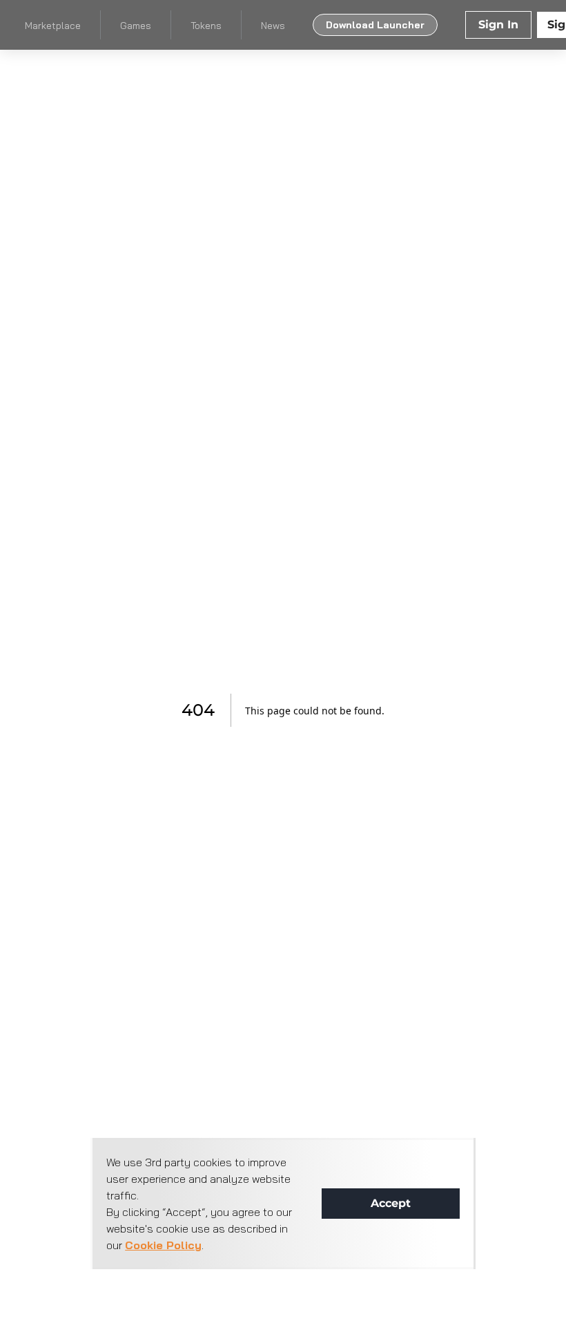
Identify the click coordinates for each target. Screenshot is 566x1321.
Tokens (206, 25)
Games (135, 25)
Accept (391, 1203)
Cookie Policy (163, 1245)
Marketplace (53, 25)
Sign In (498, 24)
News (273, 25)
